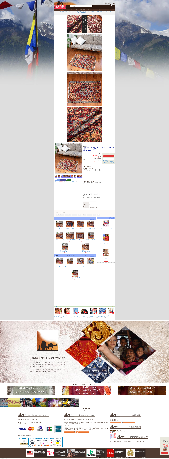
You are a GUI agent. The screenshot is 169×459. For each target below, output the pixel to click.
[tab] (56, 10)
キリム (80, 214)
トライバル (89, 214)
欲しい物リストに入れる (108, 158)
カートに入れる (106, 261)
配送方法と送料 (90, 427)
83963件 (114, 0)
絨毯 (94, 214)
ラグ (98, 214)
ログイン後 (56, 181)
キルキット (74, 214)
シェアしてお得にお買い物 (71, 181)
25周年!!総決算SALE (60, 214)
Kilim (84, 214)
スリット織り (68, 214)
